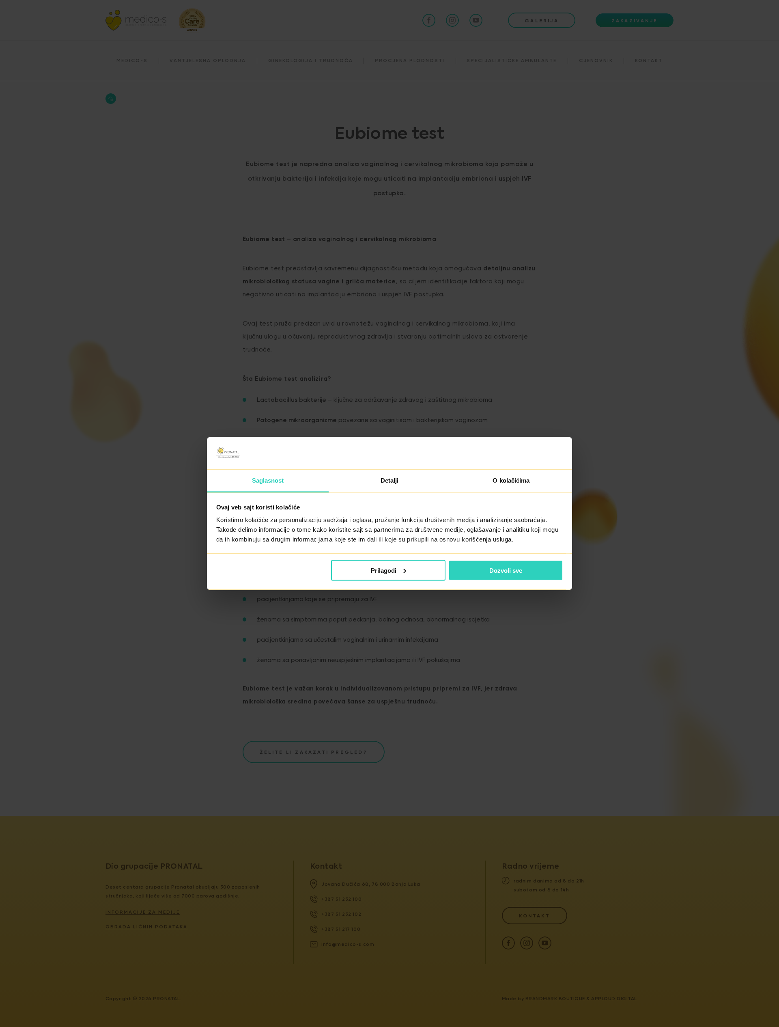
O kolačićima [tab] (511, 480)
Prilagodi (383, 570)
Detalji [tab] (390, 480)
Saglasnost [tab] (268, 480)
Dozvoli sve (505, 570)
